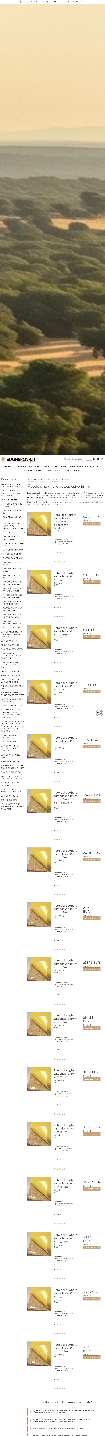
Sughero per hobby (10, 761)
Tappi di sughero (9, 800)
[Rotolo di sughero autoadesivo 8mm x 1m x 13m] (39, 1244)
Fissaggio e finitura (11, 772)
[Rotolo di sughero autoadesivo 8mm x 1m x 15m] (39, 1353)
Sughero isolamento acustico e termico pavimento (11, 634)
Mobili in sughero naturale (10, 784)
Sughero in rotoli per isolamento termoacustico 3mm (14, 526)
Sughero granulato (11, 742)
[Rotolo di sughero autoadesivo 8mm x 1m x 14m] (39, 1299)
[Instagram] (102, 459)
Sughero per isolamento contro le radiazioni (12, 655)
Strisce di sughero (10, 628)
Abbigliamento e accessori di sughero (11, 790)
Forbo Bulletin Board (12, 706)
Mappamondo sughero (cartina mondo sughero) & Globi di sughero (12, 713)
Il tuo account (73, 471)
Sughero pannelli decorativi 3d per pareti (13, 694)
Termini (63, 466)
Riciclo (58, 471)
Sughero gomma (9, 641)
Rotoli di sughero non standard (12, 576)
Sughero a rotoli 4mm (14, 533)
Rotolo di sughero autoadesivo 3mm (12, 590)
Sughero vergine (9, 796)
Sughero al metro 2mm (12, 518)
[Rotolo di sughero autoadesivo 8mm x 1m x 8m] (39, 969)
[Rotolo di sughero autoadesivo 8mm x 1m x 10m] (39, 1079)
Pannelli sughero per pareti (12, 687)
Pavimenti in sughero (11, 675)
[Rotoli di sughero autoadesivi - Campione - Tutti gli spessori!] (39, 524)
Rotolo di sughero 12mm (12, 570)
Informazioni (50, 466)
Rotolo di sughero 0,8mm (12, 505)
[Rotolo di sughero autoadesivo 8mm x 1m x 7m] (39, 914)
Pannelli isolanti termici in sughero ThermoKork (10, 493)
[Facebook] (94, 459)
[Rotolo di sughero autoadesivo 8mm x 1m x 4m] (39, 746)
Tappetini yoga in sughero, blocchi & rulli (13, 777)
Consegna (21, 466)
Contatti (39, 471)
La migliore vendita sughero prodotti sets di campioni (12, 806)
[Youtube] (98, 459)
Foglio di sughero (10, 645)
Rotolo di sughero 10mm (12, 563)
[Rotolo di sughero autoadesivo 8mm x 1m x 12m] (39, 1189)
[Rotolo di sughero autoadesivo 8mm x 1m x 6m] (39, 859)
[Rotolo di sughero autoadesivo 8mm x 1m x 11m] (39, 1134)
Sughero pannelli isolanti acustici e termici (10, 664)
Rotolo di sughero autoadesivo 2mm (12, 583)
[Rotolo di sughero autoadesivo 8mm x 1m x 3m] (39, 692)
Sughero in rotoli (10, 500)
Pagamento (35, 466)
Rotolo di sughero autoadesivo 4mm (12, 596)
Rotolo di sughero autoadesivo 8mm (12, 616)
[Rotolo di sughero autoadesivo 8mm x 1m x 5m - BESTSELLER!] (39, 801)
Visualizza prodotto (92, 523)
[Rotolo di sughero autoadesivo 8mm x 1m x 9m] (39, 1024)
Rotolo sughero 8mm (14, 554)
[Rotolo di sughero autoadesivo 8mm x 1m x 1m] (39, 582)
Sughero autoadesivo (12, 649)
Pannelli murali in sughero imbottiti (10, 681)
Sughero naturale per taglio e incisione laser (12, 767)
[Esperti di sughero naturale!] (30, 460)
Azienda (28, 471)
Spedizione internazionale (84, 466)
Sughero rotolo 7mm (13, 550)
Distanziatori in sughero (9, 736)
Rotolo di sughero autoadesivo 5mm (12, 603)
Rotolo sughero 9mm (13, 558)
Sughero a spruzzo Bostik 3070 (10, 756)
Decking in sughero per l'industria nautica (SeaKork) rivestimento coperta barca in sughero (12, 726)
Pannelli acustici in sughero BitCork (10, 485)
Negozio (8, 466)
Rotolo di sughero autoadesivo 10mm (12, 622)
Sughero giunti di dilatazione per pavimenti (10, 748)
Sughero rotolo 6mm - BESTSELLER (13, 544)
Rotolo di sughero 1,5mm (12, 512)
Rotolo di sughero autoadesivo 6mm (12, 609)
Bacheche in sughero (11, 671)
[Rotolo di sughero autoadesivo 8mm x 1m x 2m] (39, 637)
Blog (49, 471)
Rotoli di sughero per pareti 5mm (14, 538)
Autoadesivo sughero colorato (12, 700)
